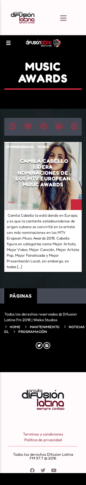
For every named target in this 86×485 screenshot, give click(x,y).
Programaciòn (32, 332)
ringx (11, 202)
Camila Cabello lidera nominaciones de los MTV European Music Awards (43, 172)
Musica (43, 147)
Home (15, 327)
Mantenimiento (44, 327)
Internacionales (19, 147)
